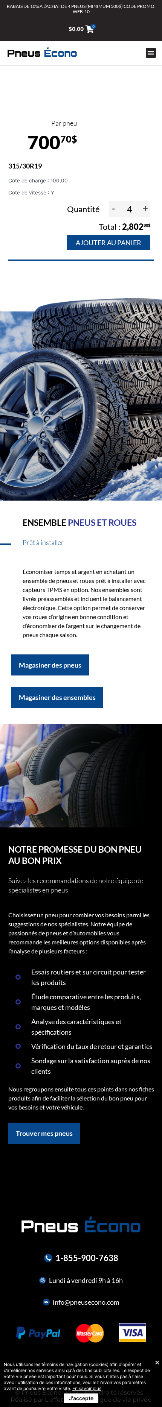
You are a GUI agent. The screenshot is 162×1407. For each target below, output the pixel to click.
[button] (151, 53)
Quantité (84, 209)
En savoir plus (86, 1388)
